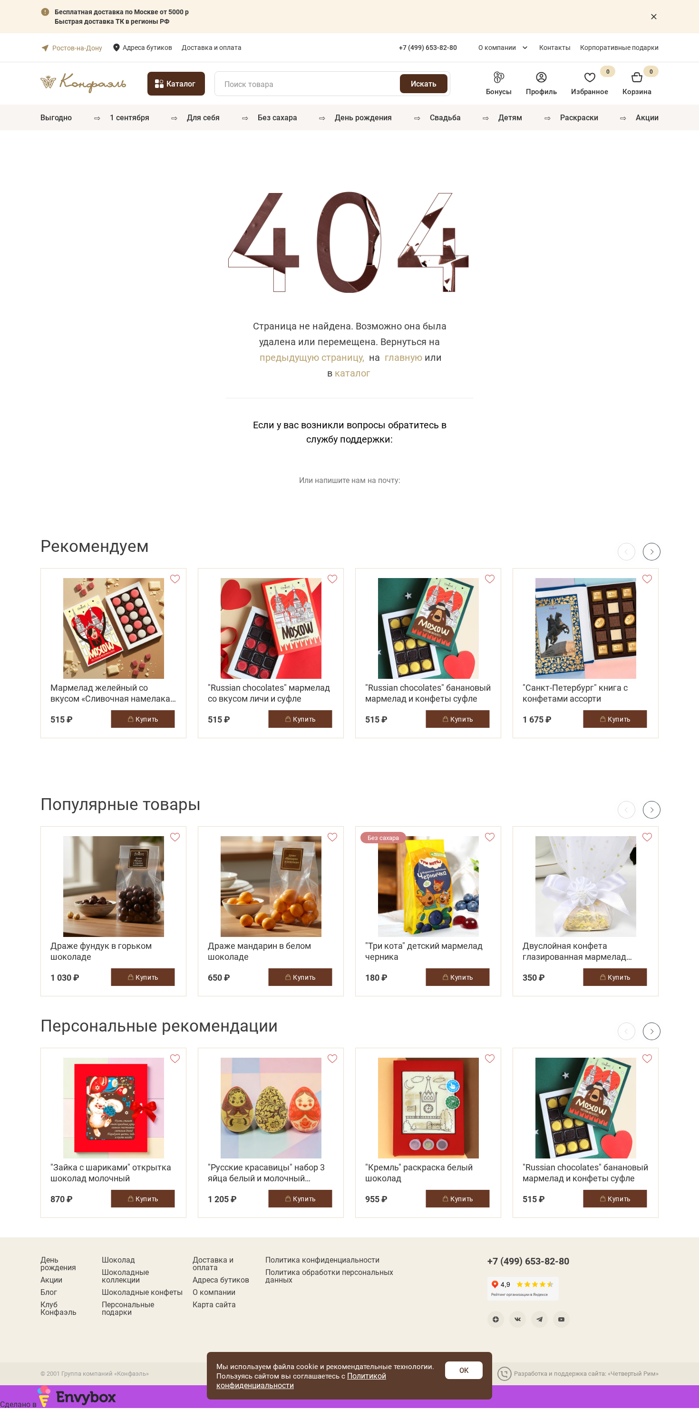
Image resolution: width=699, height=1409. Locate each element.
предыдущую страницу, (312, 357)
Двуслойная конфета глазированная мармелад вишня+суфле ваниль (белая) (581, 951)
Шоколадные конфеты (142, 1292)
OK (463, 1370)
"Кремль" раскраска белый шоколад (419, 1173)
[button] (651, 551)
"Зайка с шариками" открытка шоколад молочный (110, 1173)
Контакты (555, 47)
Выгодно (56, 117)
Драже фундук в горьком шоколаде (101, 951)
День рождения (363, 117)
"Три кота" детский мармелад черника (424, 951)
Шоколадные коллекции (125, 1276)
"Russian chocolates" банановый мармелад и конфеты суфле (428, 693)
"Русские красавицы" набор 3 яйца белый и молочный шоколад (266, 1173)
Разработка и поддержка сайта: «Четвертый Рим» (586, 1373)
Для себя (203, 117)
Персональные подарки (128, 1308)
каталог (352, 373)
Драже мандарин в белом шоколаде (259, 951)
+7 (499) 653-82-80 (528, 1261)
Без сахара (277, 117)
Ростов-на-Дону (77, 47)
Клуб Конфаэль (58, 1308)
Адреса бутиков (147, 47)
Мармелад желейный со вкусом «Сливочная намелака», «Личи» (113, 693)
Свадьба (445, 117)
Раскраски (579, 117)
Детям (510, 117)
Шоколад (118, 1260)
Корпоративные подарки (619, 47)
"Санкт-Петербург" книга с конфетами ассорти (575, 693)
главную (403, 357)
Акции (647, 117)
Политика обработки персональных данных (329, 1276)
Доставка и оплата (212, 47)
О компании (497, 47)
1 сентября (129, 117)
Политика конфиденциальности (322, 1260)
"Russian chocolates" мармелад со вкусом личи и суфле (269, 693)
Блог (48, 1292)
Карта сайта (214, 1304)
